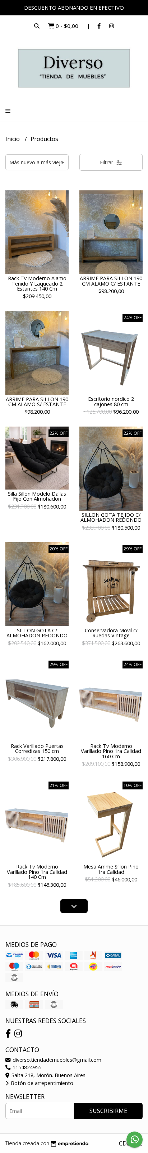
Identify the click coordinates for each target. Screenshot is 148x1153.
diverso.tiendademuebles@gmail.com (56, 1059)
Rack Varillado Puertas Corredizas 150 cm (37, 748)
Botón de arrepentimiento (41, 1083)
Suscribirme (108, 1111)
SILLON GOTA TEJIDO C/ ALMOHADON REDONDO (111, 517)
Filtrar (107, 162)
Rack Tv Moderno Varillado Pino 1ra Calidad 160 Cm (111, 751)
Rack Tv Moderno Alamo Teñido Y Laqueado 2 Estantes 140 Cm (37, 283)
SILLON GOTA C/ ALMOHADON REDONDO (37, 633)
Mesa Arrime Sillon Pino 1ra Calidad (111, 869)
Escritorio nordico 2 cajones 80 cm (111, 401)
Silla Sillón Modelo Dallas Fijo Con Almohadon (37, 496)
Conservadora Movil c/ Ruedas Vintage (111, 633)
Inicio (13, 139)
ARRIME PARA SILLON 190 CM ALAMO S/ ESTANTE (37, 402)
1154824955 (26, 1067)
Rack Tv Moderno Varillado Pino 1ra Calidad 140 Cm (37, 871)
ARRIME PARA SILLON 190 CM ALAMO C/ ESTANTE (111, 281)
